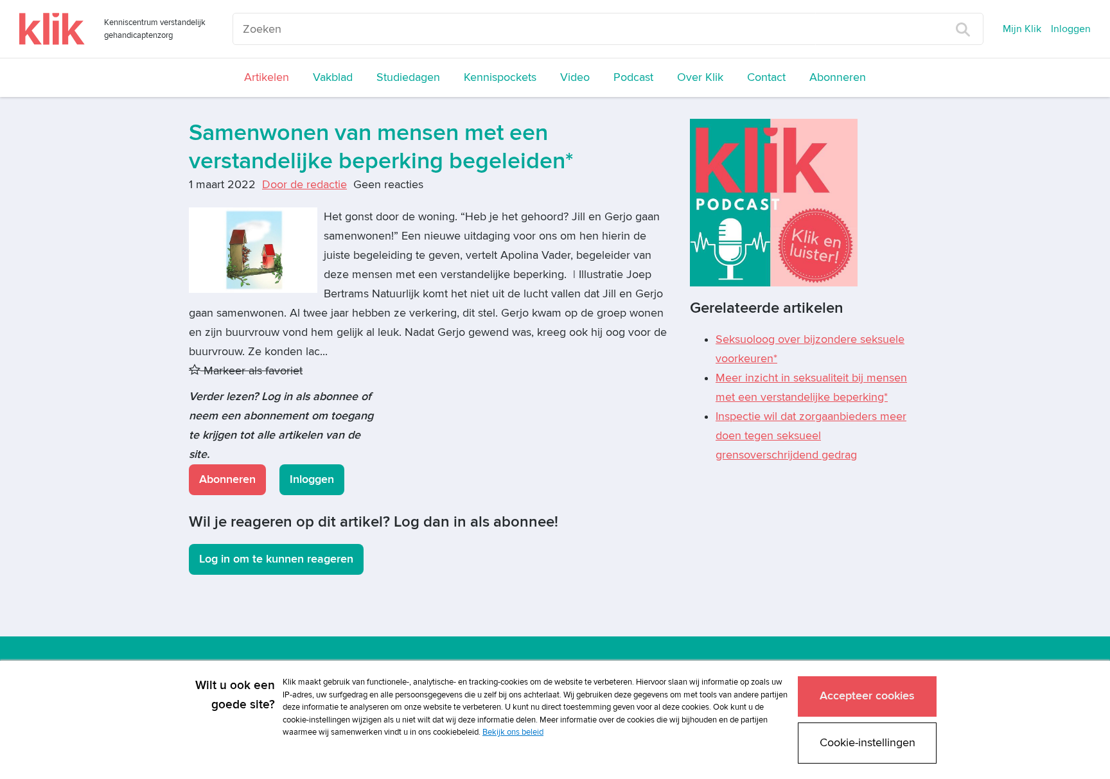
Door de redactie (304, 184)
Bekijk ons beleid (512, 732)
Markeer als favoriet (251, 371)
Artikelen (266, 77)
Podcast (633, 77)
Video (575, 77)
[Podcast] (774, 202)
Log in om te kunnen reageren (276, 559)
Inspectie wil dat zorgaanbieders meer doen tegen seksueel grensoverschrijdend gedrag (811, 436)
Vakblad (333, 77)
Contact (766, 77)
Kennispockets (500, 77)
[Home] (52, 29)
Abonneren (837, 77)
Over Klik (700, 77)
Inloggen (1071, 28)
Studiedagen (408, 77)
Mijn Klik (1022, 28)
